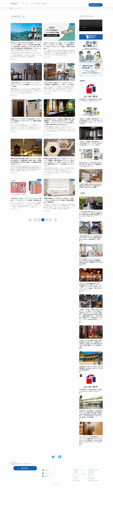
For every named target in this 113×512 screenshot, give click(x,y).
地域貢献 (92, 478)
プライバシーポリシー (50, 473)
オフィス (92, 476)
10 (39, 220)
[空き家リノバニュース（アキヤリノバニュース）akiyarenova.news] (14, 3)
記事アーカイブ (79, 470)
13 (50, 220)
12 (46, 220)
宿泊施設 (92, 472)
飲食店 (91, 474)
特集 (76, 472)
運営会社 (46, 476)
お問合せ (46, 470)
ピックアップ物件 (80, 474)
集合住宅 (77, 480)
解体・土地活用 (94, 480)
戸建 (76, 478)
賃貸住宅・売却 (94, 470)
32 (55, 220)
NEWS (76, 476)
